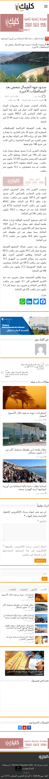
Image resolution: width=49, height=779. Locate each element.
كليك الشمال (26, 100)
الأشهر (34, 589)
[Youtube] (24, 728)
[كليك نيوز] (24, 7)
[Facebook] (29, 728)
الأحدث (43, 589)
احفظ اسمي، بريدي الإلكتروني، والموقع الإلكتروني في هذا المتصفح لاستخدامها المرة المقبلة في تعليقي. (24, 550)
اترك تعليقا (12, 100)
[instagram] (20, 728)
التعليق (42, 521)
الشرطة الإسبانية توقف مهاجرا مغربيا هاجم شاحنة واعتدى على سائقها (16, 373)
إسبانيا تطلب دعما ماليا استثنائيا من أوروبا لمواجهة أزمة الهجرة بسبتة (24, 488)
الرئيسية (43, 44)
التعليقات (23, 589)
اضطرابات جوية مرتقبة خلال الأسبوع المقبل (18, 595)
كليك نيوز (37, 96)
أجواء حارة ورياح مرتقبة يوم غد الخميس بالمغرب (20, 638)
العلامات (12, 589)
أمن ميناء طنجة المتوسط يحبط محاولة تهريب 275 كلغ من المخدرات (32, 366)
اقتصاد (34, 44)
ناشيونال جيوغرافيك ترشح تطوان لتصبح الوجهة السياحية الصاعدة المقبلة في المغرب (19, 627)
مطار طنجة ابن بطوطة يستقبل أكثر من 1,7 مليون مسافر (18, 606)
